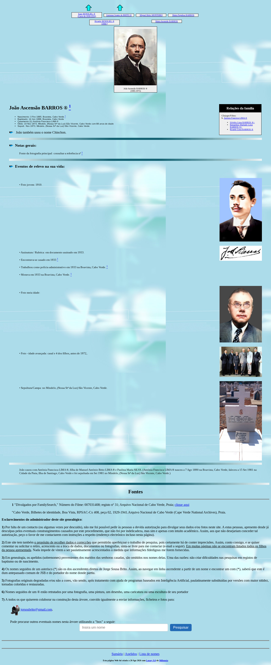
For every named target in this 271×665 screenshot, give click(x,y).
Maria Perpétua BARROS (183, 15)
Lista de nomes (149, 654)
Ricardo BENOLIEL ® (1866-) (104, 22)
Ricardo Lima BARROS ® (241, 129)
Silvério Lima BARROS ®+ (242, 122)
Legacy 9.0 (151, 660)
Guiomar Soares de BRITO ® (119, 15)
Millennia (163, 660)
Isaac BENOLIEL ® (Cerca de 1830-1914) (87, 15)
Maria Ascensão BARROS (166, 21)
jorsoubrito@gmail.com (36, 609)
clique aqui (182, 504)
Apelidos (131, 654)
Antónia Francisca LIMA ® (235, 118)
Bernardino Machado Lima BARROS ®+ (241, 126)
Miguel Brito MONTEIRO (151, 15)
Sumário (117, 654)
